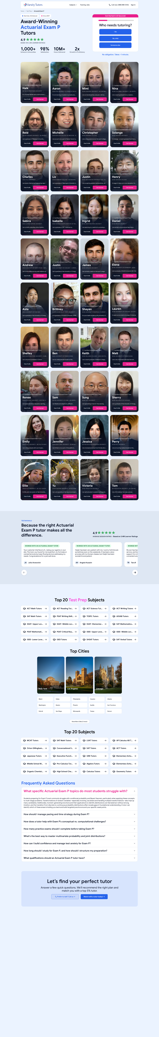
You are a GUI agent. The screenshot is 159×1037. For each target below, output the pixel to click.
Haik (25, 88)
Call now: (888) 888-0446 (120, 5)
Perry (115, 441)
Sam (55, 397)
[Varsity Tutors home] (33, 4)
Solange (117, 132)
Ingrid (86, 221)
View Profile (27, 99)
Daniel (116, 221)
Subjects (72, 5)
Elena (115, 264)
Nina (115, 88)
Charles (27, 176)
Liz (54, 176)
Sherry (116, 397)
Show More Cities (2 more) (79, 721)
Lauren (116, 308)
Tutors (22, 11)
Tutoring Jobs (85, 5)
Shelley (27, 353)
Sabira (26, 221)
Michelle (58, 132)
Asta (25, 309)
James (86, 265)
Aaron (56, 88)
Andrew (27, 265)
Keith (85, 353)
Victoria (87, 485)
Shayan (87, 309)
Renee (26, 397)
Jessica (87, 441)
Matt (115, 353)
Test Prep (29, 11)
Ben (54, 353)
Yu (54, 485)
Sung (85, 397)
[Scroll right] (135, 572)
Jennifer (57, 441)
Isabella (57, 221)
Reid (25, 132)
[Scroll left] (24, 572)
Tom (115, 485)
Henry (116, 176)
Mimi (85, 88)
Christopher (90, 132)
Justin (86, 176)
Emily (26, 441)
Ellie (25, 485)
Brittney (57, 309)
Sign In (133, 5)
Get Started (40, 99)
